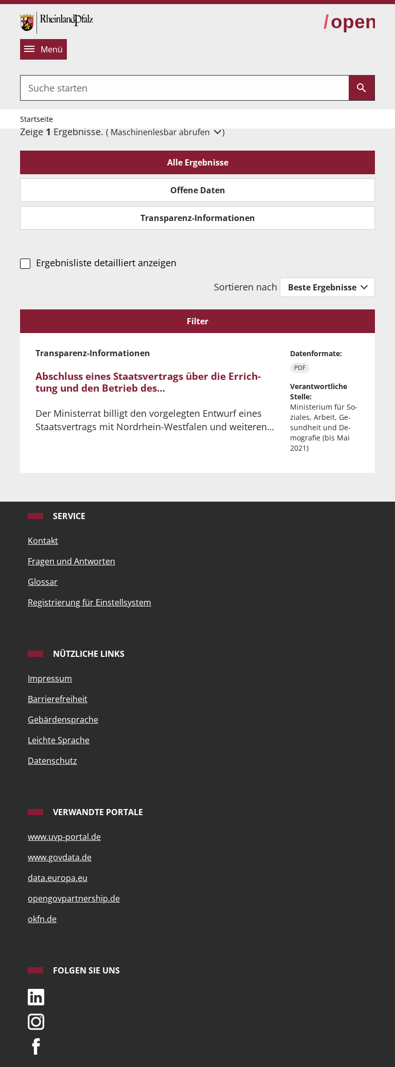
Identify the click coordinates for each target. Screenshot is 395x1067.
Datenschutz (52, 760)
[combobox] (185, 88)
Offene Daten (197, 190)
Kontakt (43, 540)
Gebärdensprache (63, 719)
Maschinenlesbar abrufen (161, 132)
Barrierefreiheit (57, 699)
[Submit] (361, 88)
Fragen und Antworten (71, 561)
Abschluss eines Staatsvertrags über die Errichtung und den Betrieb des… (148, 382)
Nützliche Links (87, 653)
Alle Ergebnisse (197, 162)
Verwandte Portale (97, 812)
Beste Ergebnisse (323, 287)
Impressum (50, 678)
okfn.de (42, 919)
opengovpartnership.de (74, 898)
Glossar (43, 581)
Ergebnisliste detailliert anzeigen (105, 262)
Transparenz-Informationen (197, 218)
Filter (197, 321)
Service (68, 516)
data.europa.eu (57, 878)
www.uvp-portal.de (64, 836)
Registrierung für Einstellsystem (89, 602)
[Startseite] (56, 21)
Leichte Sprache (58, 740)
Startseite (36, 119)
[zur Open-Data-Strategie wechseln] (349, 22)
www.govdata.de (60, 857)
